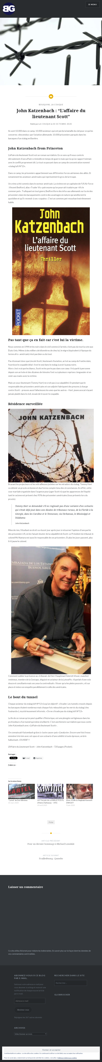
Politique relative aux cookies (67, 1058)
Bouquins (44, 104)
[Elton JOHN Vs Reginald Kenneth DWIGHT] (79, 791)
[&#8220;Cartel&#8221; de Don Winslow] (21, 791)
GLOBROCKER (62, 994)
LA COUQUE (57, 104)
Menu (94, 4)
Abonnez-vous (23, 1010)
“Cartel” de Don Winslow (17, 800)
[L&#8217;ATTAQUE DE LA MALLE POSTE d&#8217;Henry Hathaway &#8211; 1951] (50, 791)
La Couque (44, 124)
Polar (51, 822)
